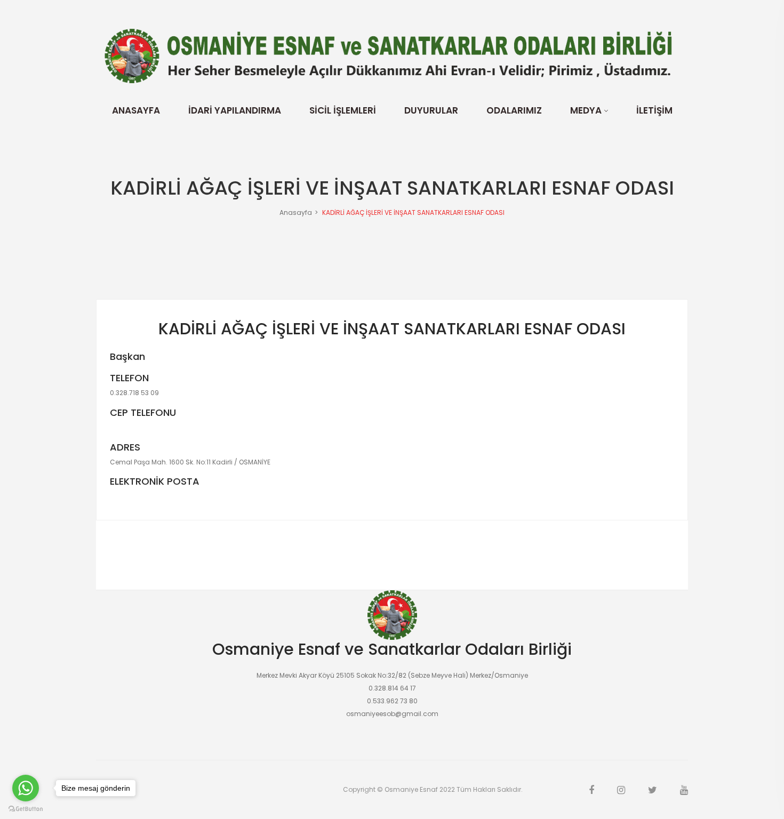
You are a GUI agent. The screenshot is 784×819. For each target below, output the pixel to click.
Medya (586, 110)
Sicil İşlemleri (342, 110)
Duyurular (431, 110)
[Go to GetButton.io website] (26, 808)
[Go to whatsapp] (25, 788)
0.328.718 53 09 (134, 393)
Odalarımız (514, 110)
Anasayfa (136, 110)
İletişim (654, 110)
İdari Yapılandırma (234, 110)
